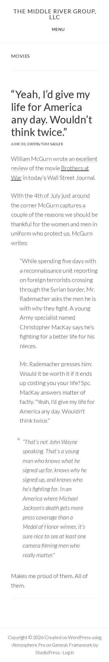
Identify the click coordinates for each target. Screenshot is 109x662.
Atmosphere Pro (28, 644)
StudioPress (47, 652)
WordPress (79, 637)
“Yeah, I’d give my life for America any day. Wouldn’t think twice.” (51, 113)
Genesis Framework (72, 644)
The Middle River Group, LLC (54, 14)
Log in (68, 652)
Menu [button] (58, 29)
